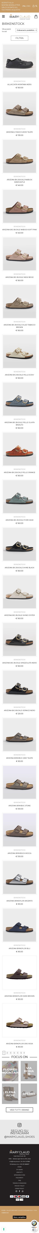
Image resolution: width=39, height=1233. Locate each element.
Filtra (20, 38)
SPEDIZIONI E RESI (19, 1175)
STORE (20, 1167)
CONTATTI (19, 1172)
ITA (24, 6)
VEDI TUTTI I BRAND (19, 1110)
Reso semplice (20, 1217)
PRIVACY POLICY (19, 1186)
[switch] (34, 1230)
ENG (28, 6)
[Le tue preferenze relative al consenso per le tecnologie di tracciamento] (4, 1229)
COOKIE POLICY (19, 1188)
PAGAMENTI (19, 1177)
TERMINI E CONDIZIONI (19, 1183)
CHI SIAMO (19, 1169)
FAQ (19, 1180)
